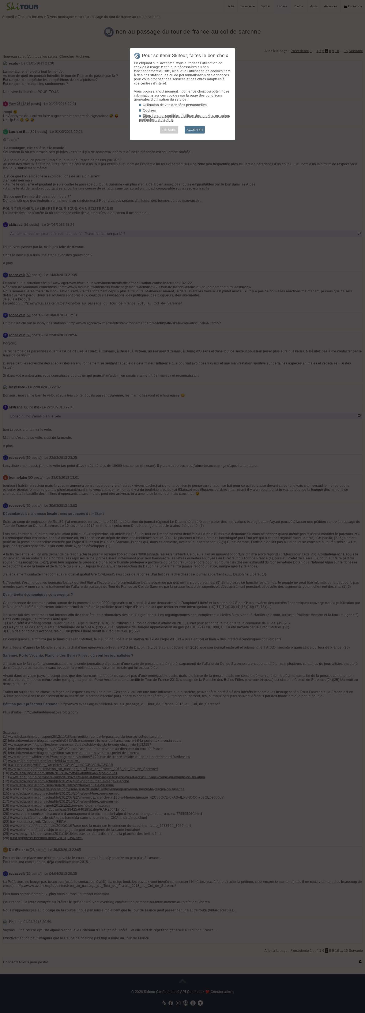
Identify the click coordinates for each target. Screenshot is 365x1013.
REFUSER (169, 129)
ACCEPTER (195, 129)
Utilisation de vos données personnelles (175, 105)
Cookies (149, 110)
